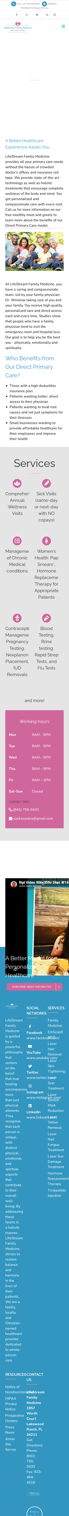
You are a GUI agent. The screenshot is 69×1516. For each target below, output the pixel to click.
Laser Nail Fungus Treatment (56, 1142)
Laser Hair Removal (55, 1049)
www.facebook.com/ (43, 1038)
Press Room (10, 1430)
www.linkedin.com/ (42, 1117)
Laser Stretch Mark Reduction (56, 1102)
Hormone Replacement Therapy (56, 1178)
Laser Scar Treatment (56, 1083)
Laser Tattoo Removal (55, 1122)
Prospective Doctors (13, 1418)
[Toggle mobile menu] (63, 26)
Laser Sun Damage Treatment (56, 1161)
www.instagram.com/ (44, 1097)
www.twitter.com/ (41, 1077)
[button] (55, 15)
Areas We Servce (10, 1444)
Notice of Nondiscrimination (13, 1389)
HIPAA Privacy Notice (11, 1404)
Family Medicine (55, 1023)
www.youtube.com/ (42, 1057)
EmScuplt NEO (55, 1035)
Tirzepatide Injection (56, 1193)
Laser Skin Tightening (56, 1066)
